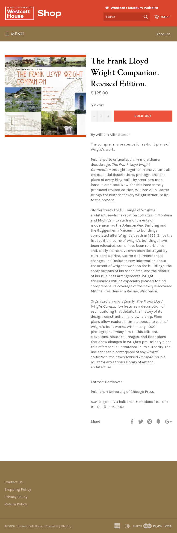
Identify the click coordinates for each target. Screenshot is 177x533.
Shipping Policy (18, 489)
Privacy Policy (16, 497)
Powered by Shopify (58, 526)
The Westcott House (30, 526)
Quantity (97, 105)
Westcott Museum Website (134, 8)
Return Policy (16, 504)
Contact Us (14, 482)
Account (163, 34)
